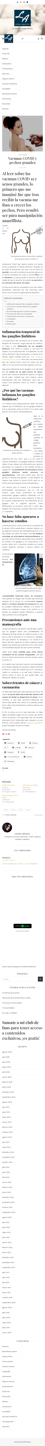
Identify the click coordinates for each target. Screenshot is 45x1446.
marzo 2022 (6, 1242)
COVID (6, 810)
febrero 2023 (7, 1187)
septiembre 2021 (8, 1267)
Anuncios (5, 109)
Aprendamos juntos (9, 94)
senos (21, 810)
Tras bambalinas (8, 1008)
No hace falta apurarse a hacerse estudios (21, 311)
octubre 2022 (7, 1207)
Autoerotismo (7, 1356)
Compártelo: (11, 319)
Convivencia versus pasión (12, 1003)
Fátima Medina (10, 815)
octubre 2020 (7, 1297)
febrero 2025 (7, 1127)
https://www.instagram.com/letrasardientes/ (19, 966)
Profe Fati (6, 54)
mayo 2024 (6, 1147)
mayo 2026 (6, 1067)
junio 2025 (6, 1112)
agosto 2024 (7, 1137)
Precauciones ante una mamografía (19, 314)
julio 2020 (6, 1312)
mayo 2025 (6, 1117)
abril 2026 (6, 1072)
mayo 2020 (6, 1322)
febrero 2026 (7, 1082)
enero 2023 (6, 1192)
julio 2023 (6, 1167)
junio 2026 (6, 1062)
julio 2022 (6, 1222)
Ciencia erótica (7, 1361)
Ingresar (5, 48)
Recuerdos (6, 104)
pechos (13, 810)
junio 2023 (6, 1172)
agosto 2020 (7, 1307)
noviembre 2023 (8, 1157)
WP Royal (27, 1442)
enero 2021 (6, 1292)
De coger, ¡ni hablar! (9, 1013)
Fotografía (6, 1371)
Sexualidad (6, 89)
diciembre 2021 (8, 1257)
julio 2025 (6, 1107)
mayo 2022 (6, 1232)
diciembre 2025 (8, 1092)
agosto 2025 (7, 1102)
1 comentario (38, 815)
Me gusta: (10, 321)
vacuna (28, 810)
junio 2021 (6, 1277)
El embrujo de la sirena (10, 993)
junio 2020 (6, 1317)
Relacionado (11, 324)
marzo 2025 (6, 1122)
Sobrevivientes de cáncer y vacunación (20, 316)
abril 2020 (6, 1327)
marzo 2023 (6, 1182)
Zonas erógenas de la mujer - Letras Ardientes (19, 863)
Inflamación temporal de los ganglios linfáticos (23, 304)
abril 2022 (6, 1237)
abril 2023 (6, 1177)
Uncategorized (7, 1421)
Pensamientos (7, 69)
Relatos (5, 59)
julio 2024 (6, 1142)
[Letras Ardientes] (22, 18)
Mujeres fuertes (8, 79)
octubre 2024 (7, 1132)
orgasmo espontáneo (34, 723)
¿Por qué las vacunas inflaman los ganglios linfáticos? (22, 308)
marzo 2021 (6, 1287)
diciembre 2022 (8, 1197)
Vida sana (5, 74)
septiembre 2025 (8, 1097)
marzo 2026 (6, 1077)
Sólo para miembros (9, 84)
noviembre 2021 (8, 1262)
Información (6, 99)
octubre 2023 (7, 1162)
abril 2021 (6, 1282)
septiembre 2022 (8, 1212)
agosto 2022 (7, 1217)
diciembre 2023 (8, 1152)
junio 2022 (6, 1227)
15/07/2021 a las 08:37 (8, 860)
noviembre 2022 (8, 1202)
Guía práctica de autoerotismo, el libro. (16, 998)
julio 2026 (6, 1057)
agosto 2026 (7, 1052)
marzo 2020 (6, 1332)
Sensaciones (6, 64)
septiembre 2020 (8, 1302)
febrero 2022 (7, 1247)
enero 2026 (6, 1087)
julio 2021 (6, 1272)
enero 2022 (6, 1252)
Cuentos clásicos (8, 1366)
